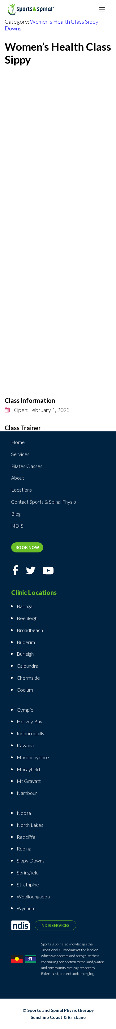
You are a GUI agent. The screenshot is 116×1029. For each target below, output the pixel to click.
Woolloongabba (33, 896)
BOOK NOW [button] (27, 547)
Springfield (28, 872)
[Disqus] (58, 152)
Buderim (26, 642)
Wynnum (26, 908)
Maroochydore (33, 757)
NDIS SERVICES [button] (55, 925)
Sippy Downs (31, 860)
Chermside (28, 678)
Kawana (25, 745)
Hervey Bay (29, 721)
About (17, 478)
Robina (24, 848)
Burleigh (25, 654)
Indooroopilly (31, 733)
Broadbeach (30, 630)
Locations (21, 490)
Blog (15, 513)
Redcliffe (26, 837)
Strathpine (28, 884)
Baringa (24, 606)
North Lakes (30, 825)
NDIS (17, 525)
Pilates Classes (26, 466)
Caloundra (27, 666)
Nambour (27, 793)
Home (18, 442)
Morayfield (28, 769)
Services (20, 454)
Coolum (25, 690)
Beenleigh (27, 618)
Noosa (24, 813)
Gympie (25, 710)
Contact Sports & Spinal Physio (43, 502)
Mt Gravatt (29, 781)
